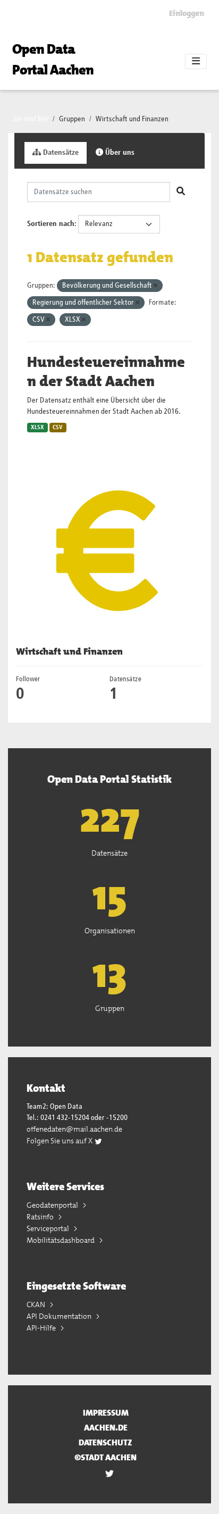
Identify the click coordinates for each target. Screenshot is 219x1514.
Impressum (106, 1412)
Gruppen (72, 119)
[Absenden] (181, 192)
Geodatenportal (53, 1205)
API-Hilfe (42, 1328)
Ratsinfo (41, 1217)
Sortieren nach (50, 224)
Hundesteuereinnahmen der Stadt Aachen (106, 372)
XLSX (37, 427)
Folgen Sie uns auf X (60, 1140)
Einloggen (186, 13)
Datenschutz (105, 1442)
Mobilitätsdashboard (61, 1240)
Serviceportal (49, 1228)
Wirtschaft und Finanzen (132, 119)
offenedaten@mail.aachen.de (74, 1129)
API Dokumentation (60, 1316)
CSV (58, 427)
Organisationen (110, 930)
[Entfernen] (155, 286)
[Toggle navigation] (196, 62)
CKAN (37, 1304)
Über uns (118, 152)
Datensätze (60, 152)
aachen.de (106, 1427)
